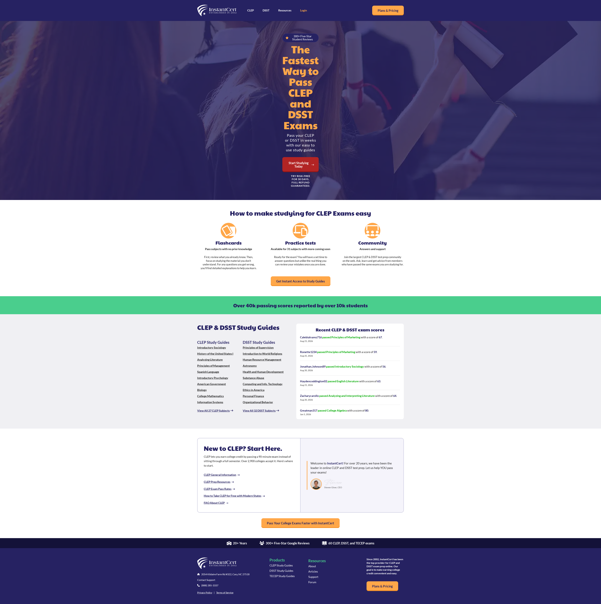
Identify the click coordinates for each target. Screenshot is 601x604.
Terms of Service (224, 592)
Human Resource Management (262, 359)
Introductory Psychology (212, 378)
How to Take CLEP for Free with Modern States (232, 495)
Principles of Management (213, 365)
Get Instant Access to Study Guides (300, 281)
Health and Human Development (263, 372)
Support (313, 576)
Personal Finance (253, 396)
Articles (313, 571)
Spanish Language (208, 372)
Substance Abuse (253, 378)
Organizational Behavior (258, 402)
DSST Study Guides (281, 570)
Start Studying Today (298, 164)
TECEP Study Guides (282, 576)
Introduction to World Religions (262, 353)
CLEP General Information (220, 474)
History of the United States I (215, 353)
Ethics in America (253, 390)
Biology (202, 390)
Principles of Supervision (258, 347)
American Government (211, 384)
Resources (284, 10)
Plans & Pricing (388, 10)
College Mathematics (210, 396)
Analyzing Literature (210, 359)
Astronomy (250, 365)
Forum (312, 582)
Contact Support (206, 579)
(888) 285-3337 (209, 585)
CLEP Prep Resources (217, 482)
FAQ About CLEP (214, 502)
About (312, 566)
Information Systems (210, 402)
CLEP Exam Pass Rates (217, 489)
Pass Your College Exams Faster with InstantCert (300, 523)
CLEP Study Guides (281, 565)
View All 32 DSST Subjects (259, 410)
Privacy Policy (204, 592)
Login (303, 10)
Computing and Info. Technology (263, 384)
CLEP (250, 10)
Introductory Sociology (211, 347)
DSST (266, 10)
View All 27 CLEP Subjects (213, 410)
